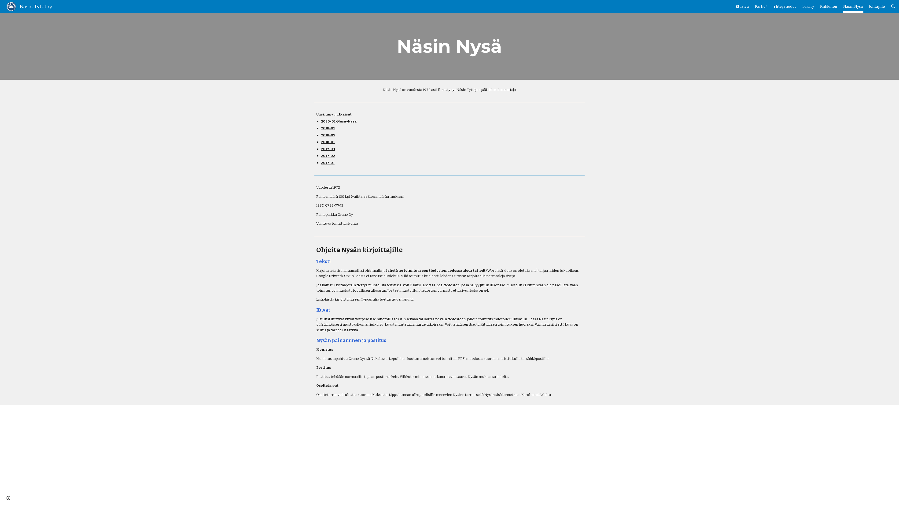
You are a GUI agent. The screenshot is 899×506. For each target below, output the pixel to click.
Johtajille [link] (877, 6)
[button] (893, 6)
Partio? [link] (761, 6)
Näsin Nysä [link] (853, 6)
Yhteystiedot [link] (784, 6)
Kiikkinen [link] (828, 6)
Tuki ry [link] (808, 6)
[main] (449, 46)
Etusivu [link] (742, 6)
